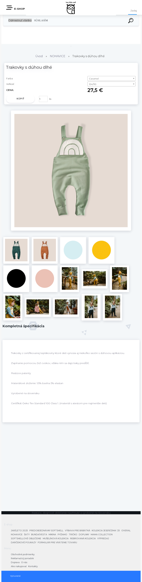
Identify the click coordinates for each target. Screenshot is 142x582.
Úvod (39, 56)
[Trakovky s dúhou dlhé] (71, 229)
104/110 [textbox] (92, 84)
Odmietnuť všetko (20, 20)
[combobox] (111, 78)
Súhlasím (41, 20)
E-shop (19, 8)
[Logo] (71, 7)
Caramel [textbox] (94, 78)
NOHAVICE (57, 56)
